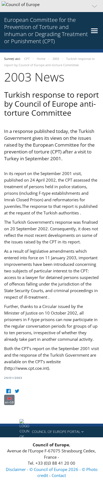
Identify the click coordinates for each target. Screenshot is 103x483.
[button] (51, 6)
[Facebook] (8, 391)
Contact (59, 475)
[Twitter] (17, 391)
